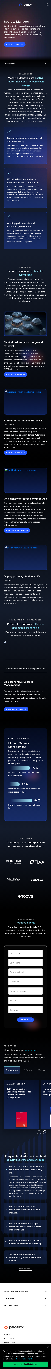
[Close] (48, 1347)
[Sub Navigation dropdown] (25, 63)
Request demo (13, 44)
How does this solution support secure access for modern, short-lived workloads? (25, 1226)
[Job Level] (25, 991)
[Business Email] (25, 972)
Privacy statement (24, 1359)
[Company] (25, 981)
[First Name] (25, 953)
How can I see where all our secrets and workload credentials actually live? (26, 1169)
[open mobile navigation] (3, 5)
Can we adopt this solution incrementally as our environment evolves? (25, 1257)
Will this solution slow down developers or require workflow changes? (24, 1209)
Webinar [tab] (41, 1070)
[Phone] (25, 1000)
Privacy (7, 1334)
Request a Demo (14, 374)
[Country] (25, 1009)
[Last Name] (25, 962)
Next (45, 1132)
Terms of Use (9, 1343)
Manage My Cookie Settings (25, 1364)
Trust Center (9, 1338)
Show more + (25, 1269)
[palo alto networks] (25, 4)
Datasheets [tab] (12, 1070)
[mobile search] (47, 5)
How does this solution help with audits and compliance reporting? (25, 1242)
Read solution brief (15, 530)
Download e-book (14, 709)
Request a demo (14, 452)
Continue (24, 1020)
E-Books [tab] (28, 1070)
